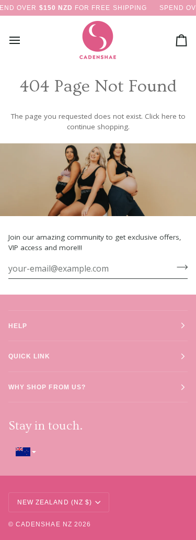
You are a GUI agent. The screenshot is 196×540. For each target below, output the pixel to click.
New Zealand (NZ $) (54, 502)
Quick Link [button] (29, 356)
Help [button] (17, 325)
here (169, 116)
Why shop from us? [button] (47, 387)
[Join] (179, 266)
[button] (98, 452)
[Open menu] (24, 40)
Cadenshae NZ (44, 524)
